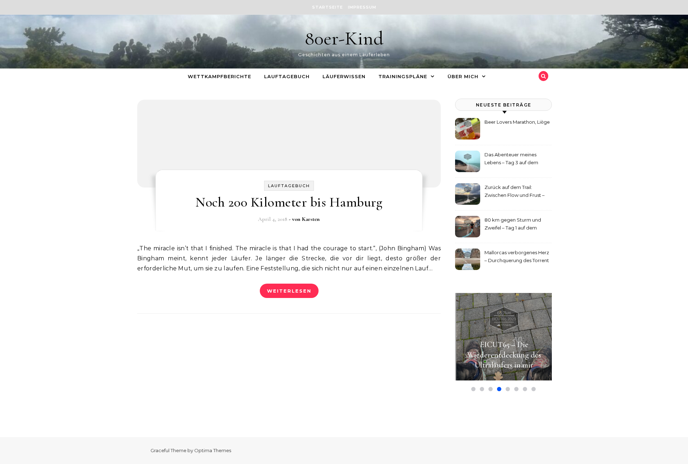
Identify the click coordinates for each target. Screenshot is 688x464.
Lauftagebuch (287, 76)
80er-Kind (344, 38)
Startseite (327, 7)
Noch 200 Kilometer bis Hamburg (288, 202)
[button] (473, 389)
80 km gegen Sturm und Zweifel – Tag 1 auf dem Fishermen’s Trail (512, 224)
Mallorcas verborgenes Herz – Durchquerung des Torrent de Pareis (516, 257)
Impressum (362, 7)
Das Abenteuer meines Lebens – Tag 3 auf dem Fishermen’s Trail (511, 159)
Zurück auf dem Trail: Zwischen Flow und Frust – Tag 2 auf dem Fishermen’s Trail (514, 192)
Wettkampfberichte (219, 76)
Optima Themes (212, 450)
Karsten (311, 219)
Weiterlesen (289, 291)
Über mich (463, 76)
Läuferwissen (344, 76)
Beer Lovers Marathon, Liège (517, 122)
